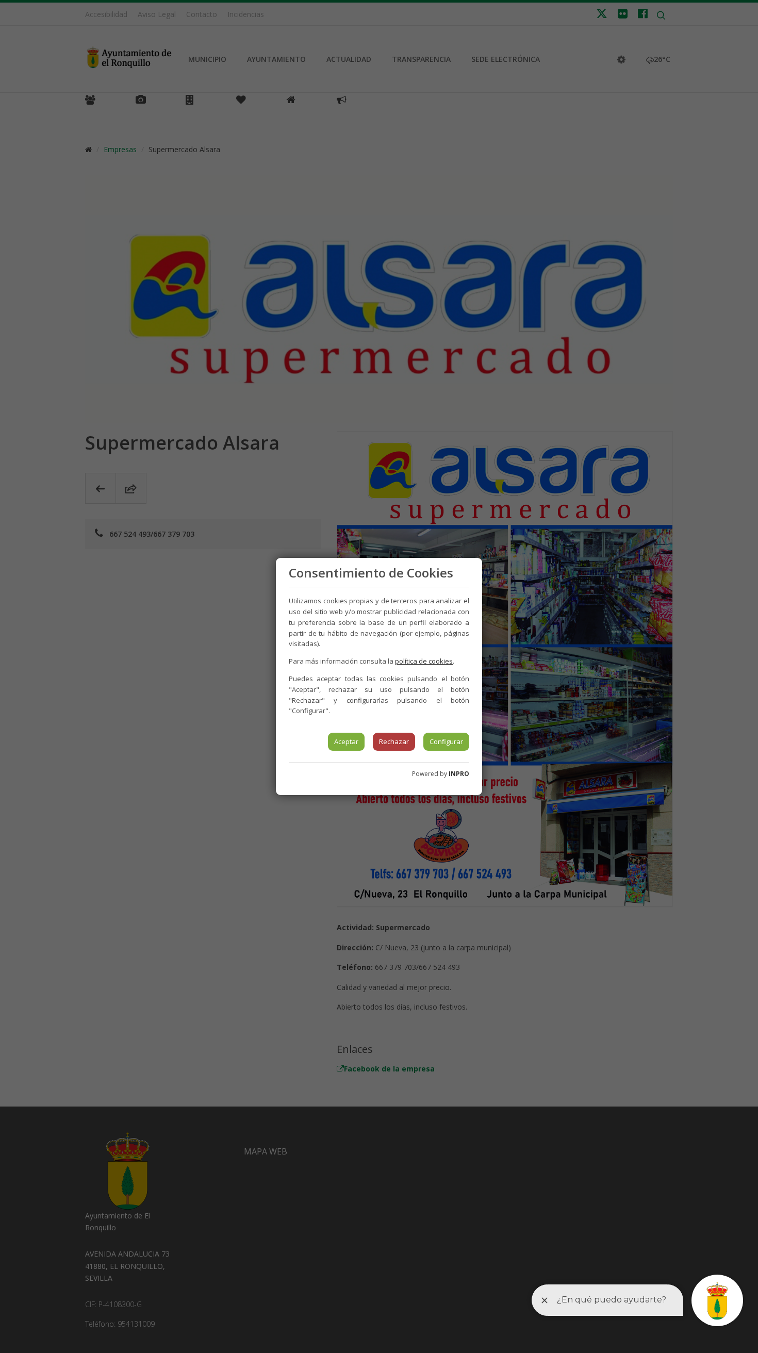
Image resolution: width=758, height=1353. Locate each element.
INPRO (459, 773)
